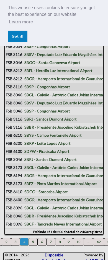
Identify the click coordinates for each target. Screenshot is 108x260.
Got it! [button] (18, 36)
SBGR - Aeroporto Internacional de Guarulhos (64, 78)
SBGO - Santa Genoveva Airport (52, 62)
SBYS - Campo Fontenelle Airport (53, 135)
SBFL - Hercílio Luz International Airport (58, 70)
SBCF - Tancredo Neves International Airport (63, 224)
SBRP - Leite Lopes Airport (47, 143)
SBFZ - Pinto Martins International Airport (60, 183)
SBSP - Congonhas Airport (47, 46)
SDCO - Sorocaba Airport (46, 191)
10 (78, 242)
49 (99, 242)
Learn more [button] (21, 21)
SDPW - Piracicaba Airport (47, 151)
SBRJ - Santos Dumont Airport (50, 119)
